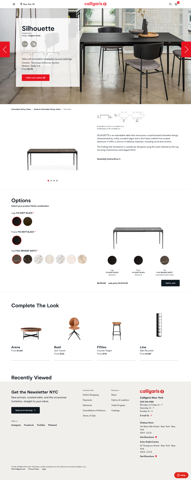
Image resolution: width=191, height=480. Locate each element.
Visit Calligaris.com (18, 469)
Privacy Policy (33, 469)
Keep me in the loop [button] (24, 410)
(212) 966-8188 (147, 401)
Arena (15, 347)
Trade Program (118, 405)
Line (143, 347)
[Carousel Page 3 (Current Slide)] (54, 180)
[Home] (96, 3)
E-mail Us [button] (145, 415)
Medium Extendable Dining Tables (47, 109)
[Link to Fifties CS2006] (117, 327)
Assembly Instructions (108, 159)
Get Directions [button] (147, 437)
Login (44, 469)
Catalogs (115, 410)
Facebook (29, 425)
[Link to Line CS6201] (160, 327)
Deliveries (87, 405)
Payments (87, 400)
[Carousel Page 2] (51, 180)
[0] (176, 4)
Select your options (34, 78)
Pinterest (52, 425)
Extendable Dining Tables (21, 109)
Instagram (16, 425)
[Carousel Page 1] (48, 180)
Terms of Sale (89, 415)
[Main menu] (13, 4)
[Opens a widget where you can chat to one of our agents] (181, 475)
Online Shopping (91, 394)
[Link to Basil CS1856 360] (74, 327)
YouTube (41, 425)
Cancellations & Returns (94, 410)
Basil (57, 347)
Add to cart (170, 283)
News (114, 394)
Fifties (101, 347)
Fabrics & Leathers (120, 400)
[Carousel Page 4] (57, 180)
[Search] (170, 4)
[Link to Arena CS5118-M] (31, 327)
